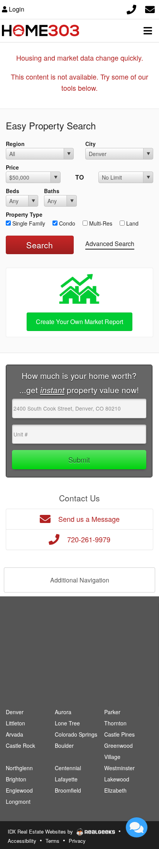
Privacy (77, 840)
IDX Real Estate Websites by (41, 831)
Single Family (28, 223)
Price (12, 167)
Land (132, 223)
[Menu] (148, 30)
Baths (51, 191)
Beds (12, 191)
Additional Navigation (79, 580)
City (90, 144)
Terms (52, 840)
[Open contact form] (150, 8)
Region (15, 144)
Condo (66, 223)
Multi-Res (100, 223)
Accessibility (22, 840)
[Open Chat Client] (136, 827)
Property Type (24, 214)
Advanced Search (109, 243)
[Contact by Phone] (131, 8)
